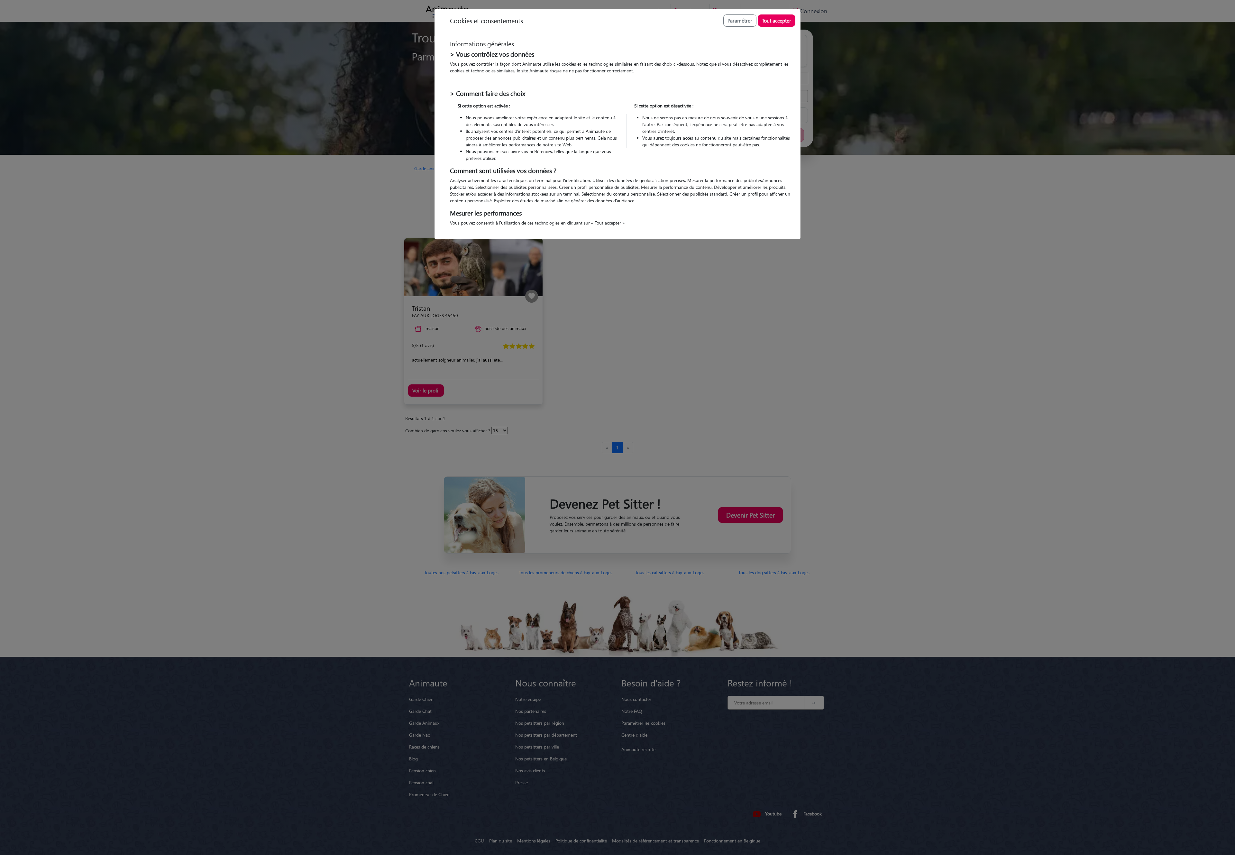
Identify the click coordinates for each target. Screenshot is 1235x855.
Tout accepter (776, 20)
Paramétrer (739, 20)
